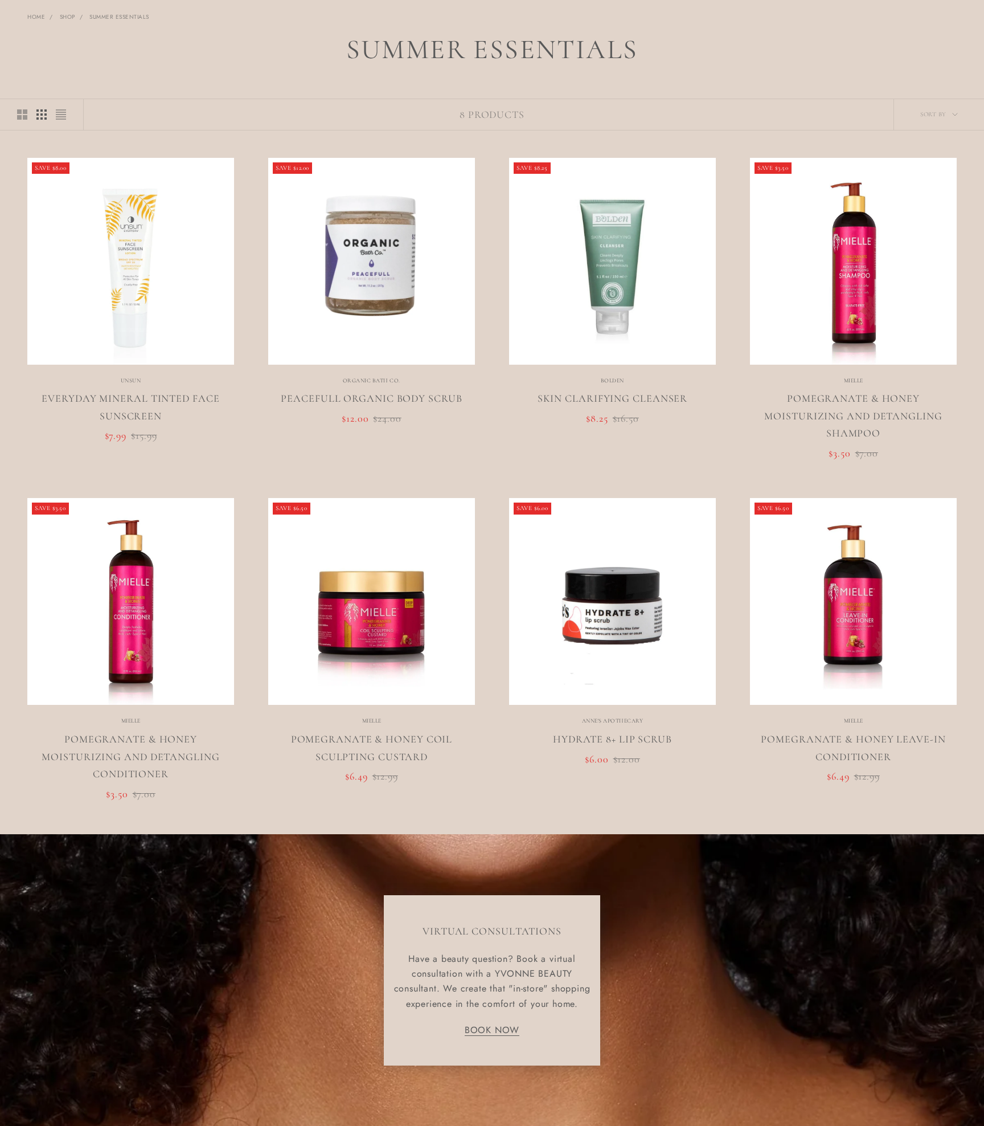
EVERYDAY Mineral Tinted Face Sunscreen (130, 407)
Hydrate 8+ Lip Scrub (612, 739)
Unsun (131, 380)
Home (36, 17)
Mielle (853, 380)
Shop (67, 17)
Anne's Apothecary (612, 720)
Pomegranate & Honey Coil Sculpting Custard (372, 748)
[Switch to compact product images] (61, 114)
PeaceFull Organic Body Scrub (371, 398)
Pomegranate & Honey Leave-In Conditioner (853, 748)
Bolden (612, 380)
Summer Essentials (119, 17)
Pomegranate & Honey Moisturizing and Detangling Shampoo (853, 415)
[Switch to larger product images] (22, 114)
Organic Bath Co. (371, 380)
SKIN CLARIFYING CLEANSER (613, 398)
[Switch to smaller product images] (41, 114)
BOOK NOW (492, 1030)
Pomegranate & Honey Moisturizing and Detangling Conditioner (130, 756)
